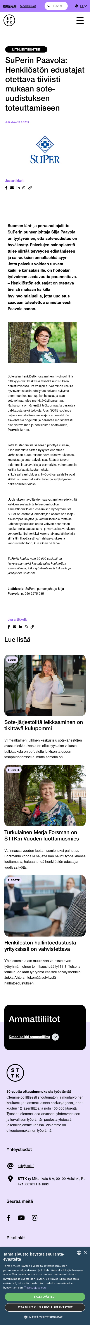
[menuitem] (83, 6)
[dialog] (45, 1286)
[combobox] (56, 6)
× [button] (85, 1252)
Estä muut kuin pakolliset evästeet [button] (45, 1307)
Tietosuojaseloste (35, 1287)
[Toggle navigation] (80, 20)
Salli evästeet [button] (45, 1297)
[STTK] (32, 20)
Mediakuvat (28, 6)
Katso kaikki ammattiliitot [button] (29, 1036)
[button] (45, 1317)
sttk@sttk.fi (26, 1165)
